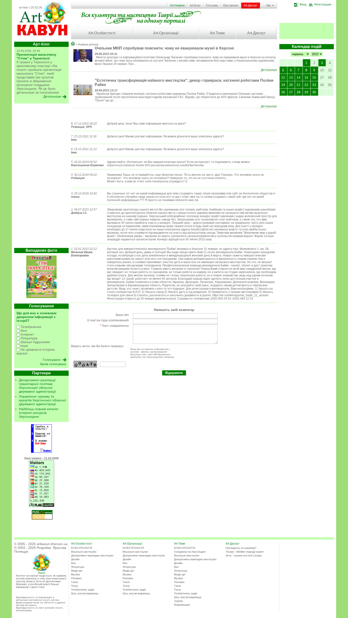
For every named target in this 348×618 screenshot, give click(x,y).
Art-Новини (177, 5)
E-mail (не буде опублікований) (108, 320)
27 (291, 92)
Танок (74, 582)
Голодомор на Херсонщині (189, 551)
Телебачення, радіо (82, 589)
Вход (303, 4)
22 (306, 85)
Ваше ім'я (122, 315)
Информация (182, 604)
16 (314, 77)
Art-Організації (165, 33)
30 (314, 92)
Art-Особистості (102, 33)
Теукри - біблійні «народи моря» (245, 551)
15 (306, 77)
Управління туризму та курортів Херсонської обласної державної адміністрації (42, 400)
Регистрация (322, 4)
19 (283, 85)
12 (283, 77)
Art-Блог (195, 5)
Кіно (23, 330)
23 (314, 85)
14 (298, 77)
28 (298, 92)
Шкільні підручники (35, 342)
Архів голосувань (53, 364)
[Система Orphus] (41, 451)
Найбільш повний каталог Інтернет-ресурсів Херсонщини (38, 412)
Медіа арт (77, 570)
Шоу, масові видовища (84, 593)
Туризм (178, 601)
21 (298, 85)
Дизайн (75, 559)
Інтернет (27, 334)
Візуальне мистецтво (83, 551)
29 (306, 92)
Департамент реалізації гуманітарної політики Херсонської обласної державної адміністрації (37, 385)
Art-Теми (217, 33)
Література (28, 338)
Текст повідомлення (114, 325)
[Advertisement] (41, 177)
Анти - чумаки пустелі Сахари (244, 555)
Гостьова (212, 5)
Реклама (76, 578)
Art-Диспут (251, 5)
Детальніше (269, 70)
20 (291, 85)
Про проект (230, 5)
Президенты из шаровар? (241, 547)
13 (291, 77)
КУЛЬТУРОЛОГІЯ (81, 547)
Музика (75, 574)
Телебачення (30, 327)
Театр (74, 585)
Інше (24, 346)
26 (283, 92)
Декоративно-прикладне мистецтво (92, 555)
